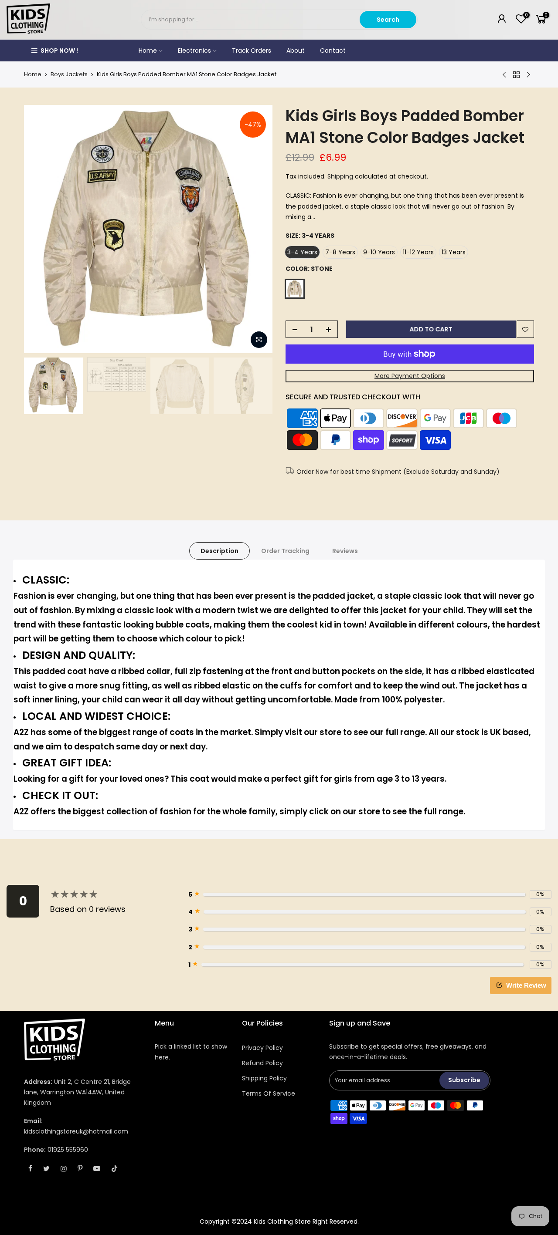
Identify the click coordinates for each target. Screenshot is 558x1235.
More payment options (409, 375)
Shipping (340, 176)
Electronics (194, 50)
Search (388, 19)
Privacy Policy (262, 1047)
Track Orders (251, 50)
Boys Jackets (69, 74)
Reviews (345, 551)
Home (148, 50)
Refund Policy (262, 1063)
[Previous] (39, 229)
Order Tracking (285, 551)
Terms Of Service (268, 1093)
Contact (333, 50)
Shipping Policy (264, 1078)
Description (219, 551)
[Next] (257, 229)
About (295, 50)
